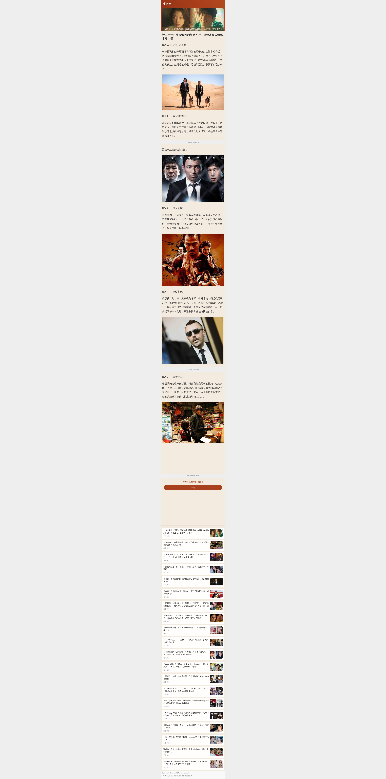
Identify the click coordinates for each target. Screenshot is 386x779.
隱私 (180, 776)
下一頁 (193, 487)
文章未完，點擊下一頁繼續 (193, 482)
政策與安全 (171, 776)
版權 (183, 776)
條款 (176, 776)
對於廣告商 (188, 776)
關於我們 (164, 776)
